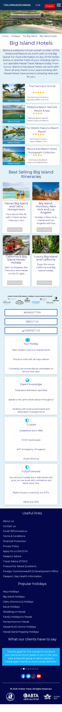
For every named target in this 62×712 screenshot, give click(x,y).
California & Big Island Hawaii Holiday (16, 259)
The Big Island (30, 36)
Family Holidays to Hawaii (17, 616)
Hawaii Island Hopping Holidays (21, 631)
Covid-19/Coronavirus (15, 531)
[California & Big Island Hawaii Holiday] (16, 245)
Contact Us (32, 330)
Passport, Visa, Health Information (22, 576)
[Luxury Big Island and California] (45, 244)
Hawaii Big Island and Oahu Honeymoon (16, 206)
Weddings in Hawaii (14, 611)
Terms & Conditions (14, 536)
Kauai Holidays (11, 606)
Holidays (15, 36)
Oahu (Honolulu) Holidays (18, 601)
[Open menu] (59, 5)
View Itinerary (15, 229)
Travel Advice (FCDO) (15, 561)
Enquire (49, 6)
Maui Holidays (11, 591)
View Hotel (13, 100)
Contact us (9, 526)
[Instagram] (33, 676)
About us (8, 521)
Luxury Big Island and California (46, 258)
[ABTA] (31, 697)
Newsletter (32, 312)
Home (5, 36)
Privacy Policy (11, 546)
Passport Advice (12, 556)
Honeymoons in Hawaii (16, 621)
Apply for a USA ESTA (15, 551)
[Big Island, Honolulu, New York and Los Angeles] (45, 191)
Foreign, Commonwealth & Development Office (30, 571)
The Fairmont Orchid (42, 86)
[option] (31, 656)
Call (38, 5)
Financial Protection (14, 541)
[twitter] (28, 676)
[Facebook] (23, 676)
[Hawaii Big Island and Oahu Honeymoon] (16, 191)
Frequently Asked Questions (19, 566)
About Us (31, 321)
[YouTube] (38, 676)
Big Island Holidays (14, 596)
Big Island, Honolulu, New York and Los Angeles (46, 208)
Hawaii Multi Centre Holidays (19, 626)
